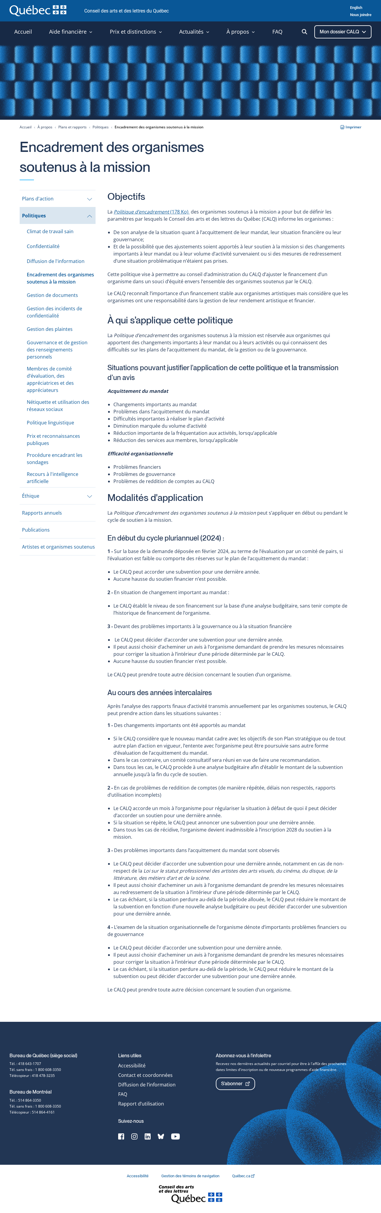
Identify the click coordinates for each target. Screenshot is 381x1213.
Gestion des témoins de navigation (190, 1176)
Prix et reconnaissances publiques (53, 439)
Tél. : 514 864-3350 (25, 1100)
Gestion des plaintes (50, 329)
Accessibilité (132, 1065)
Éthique (30, 496)
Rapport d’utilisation (141, 1103)
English (356, 7)
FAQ (122, 1094)
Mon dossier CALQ (340, 32)
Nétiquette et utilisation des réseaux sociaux (58, 405)
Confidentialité (43, 246)
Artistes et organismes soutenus (58, 547)
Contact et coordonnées (145, 1075)
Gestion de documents (52, 295)
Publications (36, 530)
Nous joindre (360, 15)
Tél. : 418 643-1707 (25, 1063)
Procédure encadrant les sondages (54, 458)
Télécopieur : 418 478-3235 (32, 1075)
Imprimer (353, 127)
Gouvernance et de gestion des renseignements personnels (57, 349)
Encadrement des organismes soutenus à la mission (60, 278)
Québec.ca (241, 1176)
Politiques (101, 127)
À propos (45, 127)
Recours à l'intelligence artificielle (52, 478)
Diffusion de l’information (147, 1084)
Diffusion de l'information (56, 261)
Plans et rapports (72, 127)
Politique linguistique (50, 422)
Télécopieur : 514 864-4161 (32, 1112)
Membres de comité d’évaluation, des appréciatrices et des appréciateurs (50, 379)
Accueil (26, 127)
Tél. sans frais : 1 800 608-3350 (35, 1069)
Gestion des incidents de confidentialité (54, 312)
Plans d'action (38, 198)
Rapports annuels (42, 513)
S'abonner (232, 1083)
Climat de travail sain (50, 231)
